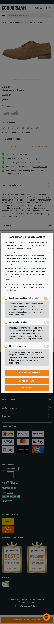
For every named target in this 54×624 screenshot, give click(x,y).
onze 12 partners (36, 253)
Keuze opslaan (27, 381)
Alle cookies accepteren (27, 373)
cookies (10, 284)
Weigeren (27, 388)
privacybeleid (43, 287)
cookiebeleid (11, 290)
